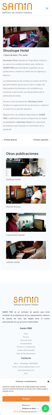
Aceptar (26, 399)
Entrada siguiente (42, 140)
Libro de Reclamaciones (26, 353)
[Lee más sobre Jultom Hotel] (26, 250)
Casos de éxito (10, 55)
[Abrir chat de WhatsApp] (45, 408)
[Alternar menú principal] (47, 8)
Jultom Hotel (13, 262)
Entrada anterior (9, 140)
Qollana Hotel (13, 179)
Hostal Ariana (13, 206)
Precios (26, 337)
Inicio (26, 334)
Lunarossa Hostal (15, 235)
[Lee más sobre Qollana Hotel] (26, 167)
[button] (48, 381)
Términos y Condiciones (26, 347)
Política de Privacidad (26, 350)
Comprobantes (26, 343)
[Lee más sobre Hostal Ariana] (26, 194)
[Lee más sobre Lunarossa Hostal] (26, 222)
